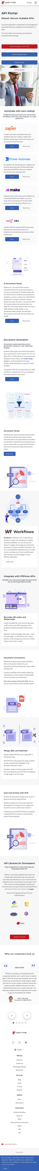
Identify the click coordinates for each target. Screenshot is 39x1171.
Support (19, 1090)
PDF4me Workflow (19, 1112)
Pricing (29, 3)
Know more (10, 562)
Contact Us (19, 1063)
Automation (19, 1103)
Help (19, 1083)
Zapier (19, 1126)
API (19, 1129)
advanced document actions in (21, 889)
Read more (26, 146)
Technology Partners (19, 1067)
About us (19, 1060)
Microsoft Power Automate (19, 1122)
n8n (19, 1132)
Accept (5, 1168)
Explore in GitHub (19, 937)
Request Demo (19, 62)
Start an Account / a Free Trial (19, 46)
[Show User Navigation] (35, 3)
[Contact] (26, 1042)
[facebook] (13, 1042)
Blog (19, 1080)
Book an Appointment (19, 54)
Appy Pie (19, 1116)
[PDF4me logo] (9, 2)
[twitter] (19, 1042)
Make (19, 1119)
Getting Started (19, 70)
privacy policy (10, 1164)
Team (19, 1099)
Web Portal (19, 1070)
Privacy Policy (19, 1152)
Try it (12, 146)
